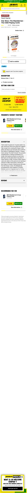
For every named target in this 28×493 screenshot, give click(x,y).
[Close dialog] (22, 476)
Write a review (15, 25)
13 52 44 (17, 2)
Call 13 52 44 (19, 104)
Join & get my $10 (12, 488)
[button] (4, 5)
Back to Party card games (8, 12)
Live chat (9, 2)
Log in (7, 71)
